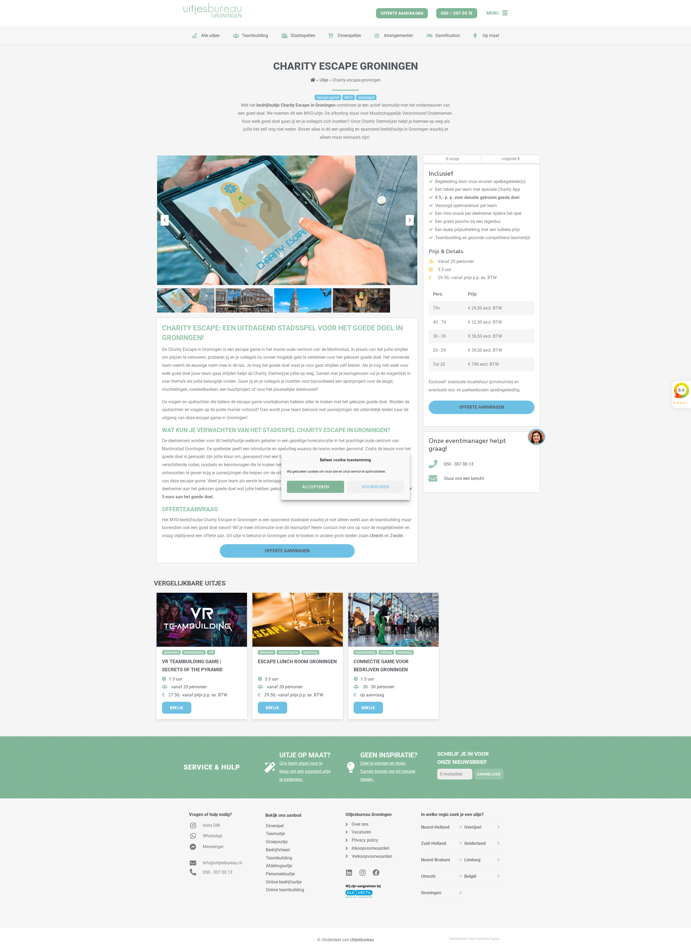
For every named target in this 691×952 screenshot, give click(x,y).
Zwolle (396, 535)
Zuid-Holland (433, 843)
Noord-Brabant (435, 859)
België (470, 876)
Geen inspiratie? (388, 755)
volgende (509, 159)
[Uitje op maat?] (270, 767)
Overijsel (472, 827)
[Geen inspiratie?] (351, 767)
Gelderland (475, 843)
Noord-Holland (435, 827)
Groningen (431, 892)
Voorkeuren (375, 487)
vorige (453, 159)
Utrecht (376, 535)
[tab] (442, 827)
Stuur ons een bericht (464, 478)
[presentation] (165, 220)
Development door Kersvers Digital (474, 939)
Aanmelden (489, 774)
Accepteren (315, 487)
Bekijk (176, 707)
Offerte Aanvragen (287, 550)
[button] (503, 13)
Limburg (472, 859)
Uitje (324, 80)
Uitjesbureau (362, 939)
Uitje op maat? (304, 755)
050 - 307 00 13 (458, 464)
